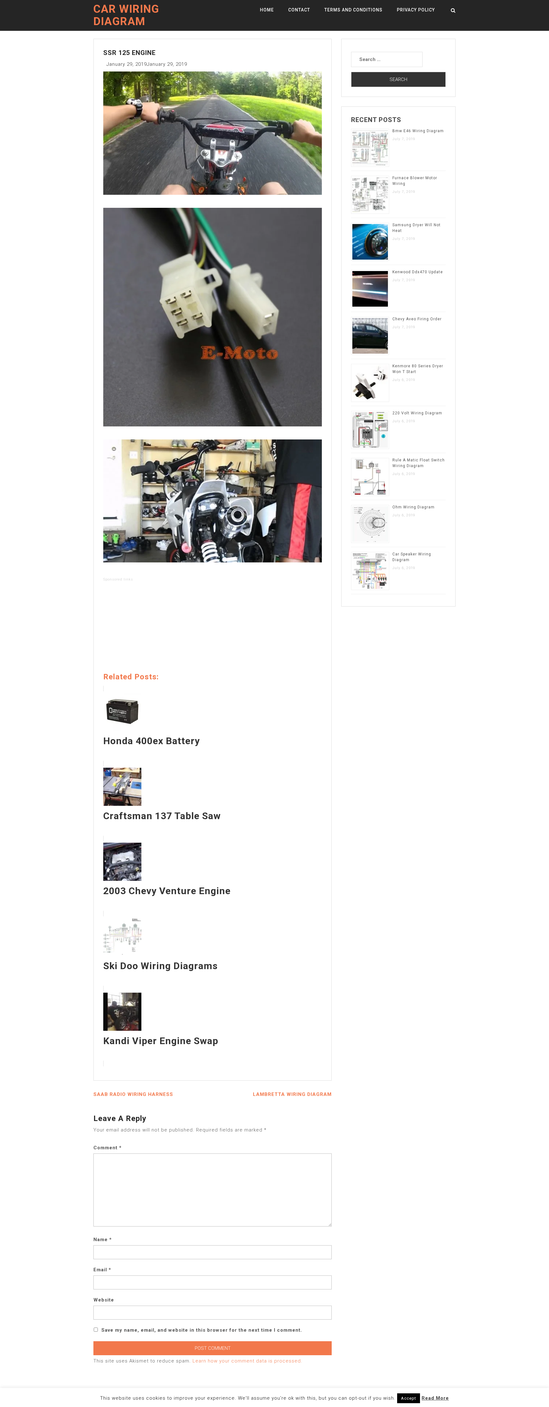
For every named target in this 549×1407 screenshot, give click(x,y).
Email (102, 1270)
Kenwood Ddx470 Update (417, 272)
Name (102, 1239)
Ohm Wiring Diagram (413, 507)
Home (267, 9)
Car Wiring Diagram (126, 15)
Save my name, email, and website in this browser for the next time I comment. (201, 1330)
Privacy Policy (416, 9)
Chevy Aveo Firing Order (417, 319)
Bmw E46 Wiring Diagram (418, 131)
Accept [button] (408, 1398)
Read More (435, 1398)
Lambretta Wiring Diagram (292, 1094)
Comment (107, 1148)
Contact (299, 9)
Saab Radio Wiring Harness (133, 1094)
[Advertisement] (212, 628)
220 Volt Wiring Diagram (417, 413)
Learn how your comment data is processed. (247, 1361)
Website (103, 1300)
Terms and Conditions (353, 9)
